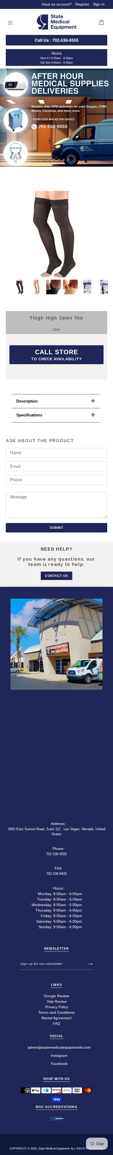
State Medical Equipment (54, 1148)
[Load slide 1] (45, 160)
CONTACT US (56, 576)
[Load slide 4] (59, 160)
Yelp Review (57, 1001)
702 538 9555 (56, 854)
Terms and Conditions (56, 1012)
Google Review (56, 996)
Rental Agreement (56, 1018)
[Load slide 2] (49, 160)
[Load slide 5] (64, 160)
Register (82, 4)
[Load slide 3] (54, 160)
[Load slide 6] (68, 160)
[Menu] (10, 22)
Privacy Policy (56, 1007)
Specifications (29, 415)
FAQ (56, 1023)
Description (27, 401)
